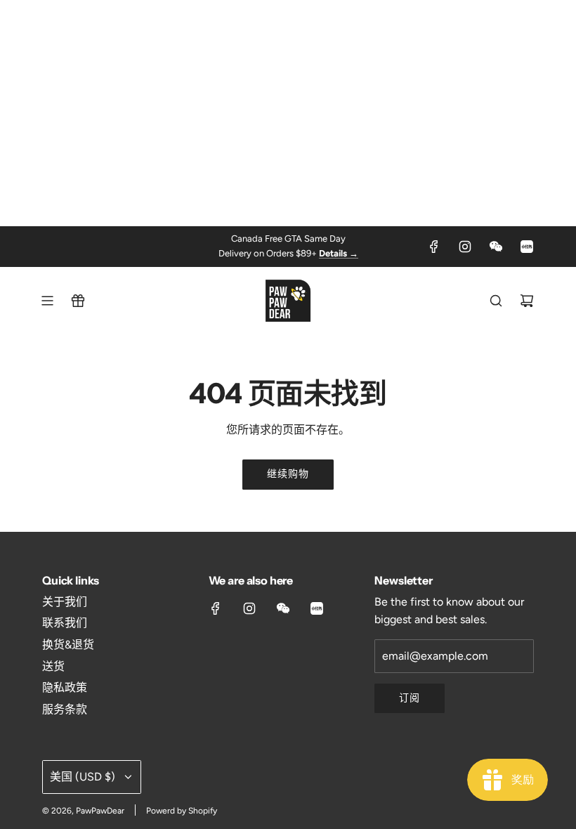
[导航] (47, 300)
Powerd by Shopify (181, 811)
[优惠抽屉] (78, 300)
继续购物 (288, 474)
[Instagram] (465, 247)
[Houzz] (526, 247)
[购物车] (526, 300)
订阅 (409, 698)
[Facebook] (434, 247)
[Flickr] (495, 247)
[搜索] (495, 300)
